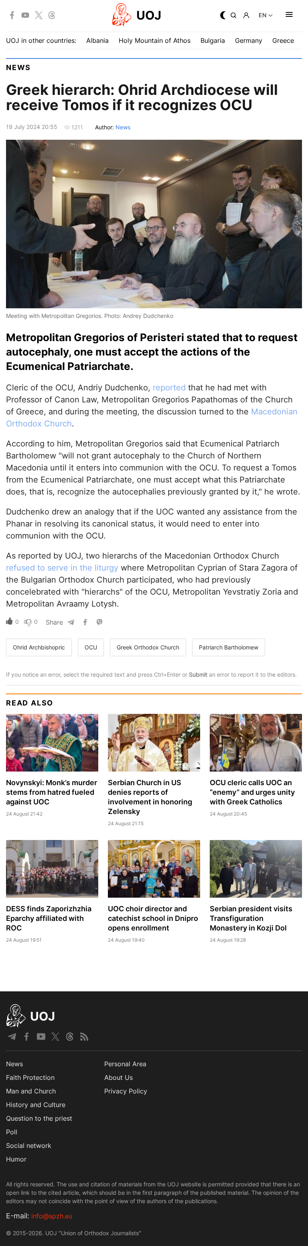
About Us (118, 1077)
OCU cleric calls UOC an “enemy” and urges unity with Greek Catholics (252, 792)
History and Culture (35, 1105)
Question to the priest (39, 1118)
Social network (28, 1145)
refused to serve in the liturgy (62, 568)
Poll (11, 1132)
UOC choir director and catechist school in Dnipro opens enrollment (153, 918)
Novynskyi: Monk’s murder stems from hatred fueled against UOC (51, 792)
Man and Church (31, 1091)
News (18, 67)
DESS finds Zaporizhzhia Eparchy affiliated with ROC (48, 918)
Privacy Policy (125, 1091)
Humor (16, 1159)
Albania (97, 40)
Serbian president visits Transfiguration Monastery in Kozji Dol (251, 918)
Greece (283, 40)
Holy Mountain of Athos (154, 40)
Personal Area (125, 1064)
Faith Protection (30, 1077)
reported (169, 387)
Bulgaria (213, 40)
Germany (248, 40)
